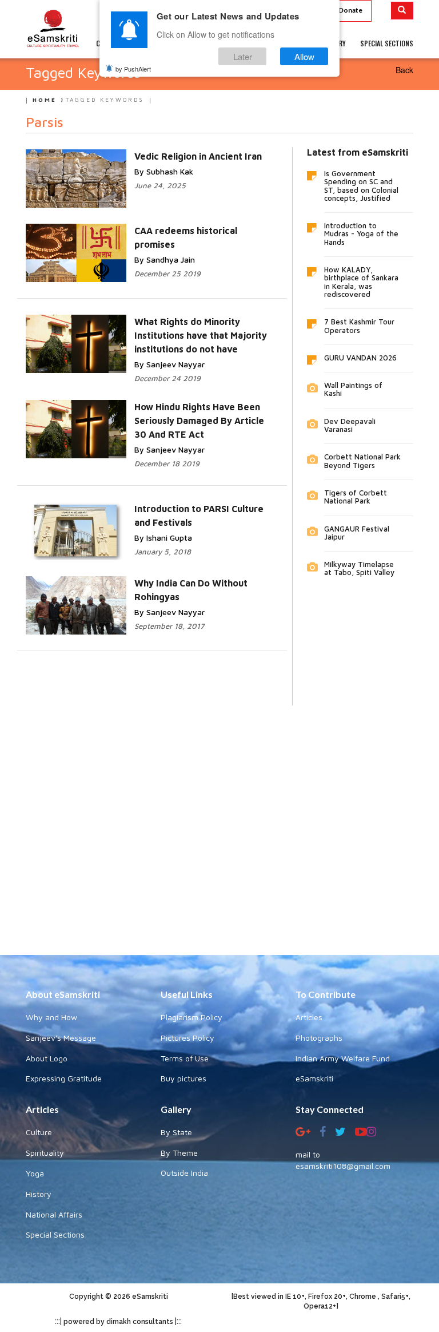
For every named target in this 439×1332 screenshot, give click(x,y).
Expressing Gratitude (64, 1078)
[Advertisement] (219, 821)
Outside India (184, 1173)
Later (242, 56)
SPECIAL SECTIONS (386, 43)
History (38, 1194)
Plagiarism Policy (191, 1017)
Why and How (51, 1017)
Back (404, 70)
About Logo (46, 1058)
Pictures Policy (187, 1037)
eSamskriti (314, 1078)
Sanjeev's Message (61, 1037)
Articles (309, 1017)
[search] (402, 10)
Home (45, 99)
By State (176, 1132)
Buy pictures (183, 1078)
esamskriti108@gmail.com (343, 1166)
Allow (304, 56)
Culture (39, 1132)
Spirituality (45, 1152)
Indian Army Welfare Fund (343, 1058)
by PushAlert (133, 68)
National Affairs (54, 1214)
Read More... (173, 155)
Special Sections (55, 1234)
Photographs (319, 1037)
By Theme (179, 1152)
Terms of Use (185, 1058)
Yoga (35, 1173)
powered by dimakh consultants (118, 1322)
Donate (350, 10)
